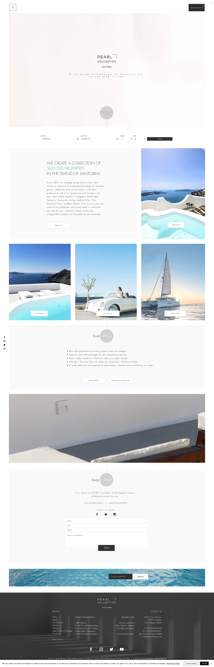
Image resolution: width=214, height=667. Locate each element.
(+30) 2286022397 (154, 628)
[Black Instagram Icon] (114, 514)
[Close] (211, 663)
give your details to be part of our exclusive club (84, 578)
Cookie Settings (191, 663)
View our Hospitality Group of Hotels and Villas (112, 658)
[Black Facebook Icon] (97, 514)
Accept (204, 663)
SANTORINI (107, 66)
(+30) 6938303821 (154, 631)
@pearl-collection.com (153, 636)
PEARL (105, 56)
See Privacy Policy (173, 663)
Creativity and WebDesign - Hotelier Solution (149, 658)
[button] (212, 2)
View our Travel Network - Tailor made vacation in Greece (69, 658)
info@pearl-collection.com (104, 496)
